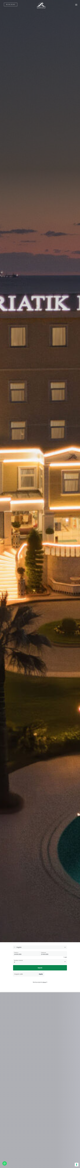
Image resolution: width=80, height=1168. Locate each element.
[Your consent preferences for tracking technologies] (76, 1164)
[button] (8, 4)
